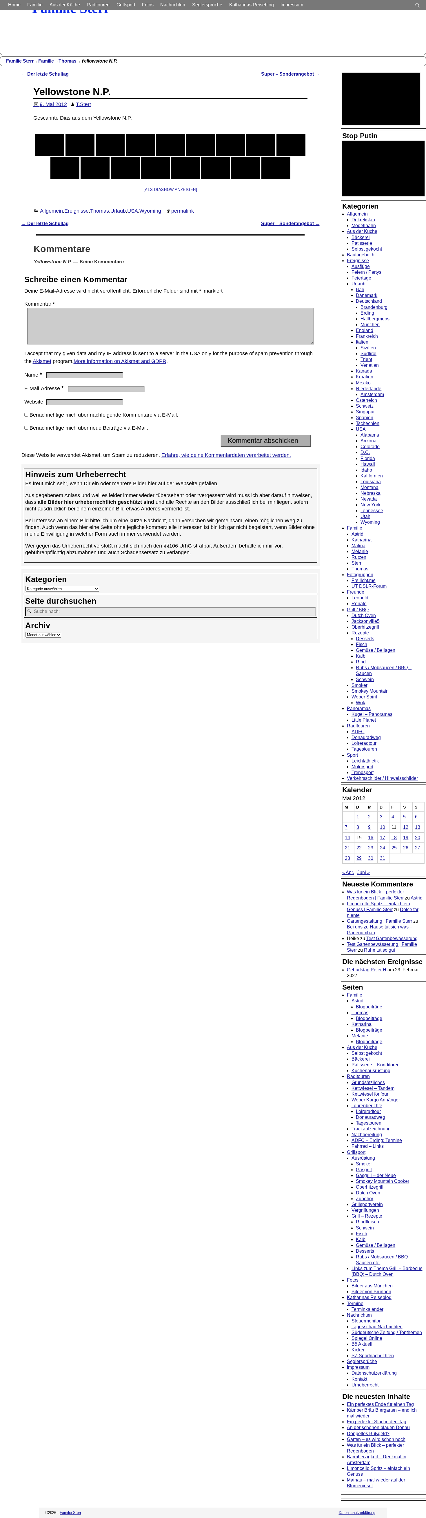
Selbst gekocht (367, 249)
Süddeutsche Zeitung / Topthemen (387, 1332)
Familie (35, 4)
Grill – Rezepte (367, 1216)
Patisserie (362, 243)
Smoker (359, 685)
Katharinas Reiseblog (251, 4)
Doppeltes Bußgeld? (368, 1433)
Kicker (358, 1349)
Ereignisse (76, 211)
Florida (368, 458)
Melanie (360, 551)
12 (405, 827)
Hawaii (368, 464)
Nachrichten (172, 4)
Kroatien (364, 376)
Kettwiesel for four (370, 1094)
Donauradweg (366, 737)
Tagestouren (364, 749)
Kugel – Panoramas (372, 714)
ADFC (358, 731)
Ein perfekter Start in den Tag (376, 1421)
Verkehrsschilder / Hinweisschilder (382, 778)
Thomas (68, 61)
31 (382, 858)
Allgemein (51, 211)
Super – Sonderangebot (290, 73)
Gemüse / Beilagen (375, 650)
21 (347, 847)
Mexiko (363, 382)
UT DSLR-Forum (369, 586)
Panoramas (359, 708)
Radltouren (98, 4)
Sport (352, 755)
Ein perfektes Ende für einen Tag (380, 1404)
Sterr (356, 563)
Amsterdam (372, 394)
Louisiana (371, 481)
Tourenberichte (367, 1105)
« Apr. (348, 872)
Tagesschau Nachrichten (377, 1326)
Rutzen (359, 557)
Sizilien (368, 347)
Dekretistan (363, 219)
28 (347, 858)
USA (132, 211)
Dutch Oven (364, 615)
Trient (366, 359)
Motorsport (362, 766)
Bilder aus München (372, 1285)
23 (370, 847)
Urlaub (118, 211)
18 (394, 837)
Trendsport (363, 772)
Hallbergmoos (375, 318)
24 (382, 847)
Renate (359, 603)
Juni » (363, 872)
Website (33, 402)
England (364, 330)
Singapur (365, 411)
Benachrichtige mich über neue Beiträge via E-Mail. (89, 428)
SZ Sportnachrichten (373, 1355)
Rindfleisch (367, 1221)
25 (394, 847)
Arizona (368, 440)
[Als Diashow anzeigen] (170, 189)
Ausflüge (361, 266)
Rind (361, 661)
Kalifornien (372, 475)
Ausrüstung (363, 1158)
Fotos (148, 4)
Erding (367, 313)
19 (405, 837)
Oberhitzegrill (365, 627)
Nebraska (371, 493)
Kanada (364, 370)
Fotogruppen (360, 574)
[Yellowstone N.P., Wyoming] (49, 145)
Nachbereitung (367, 1134)
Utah (365, 516)
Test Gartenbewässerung (392, 938)
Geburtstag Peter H (366, 969)
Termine (355, 1303)
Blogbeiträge (369, 1006)
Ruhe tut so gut (379, 950)
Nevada (369, 499)
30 (370, 858)
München (370, 324)
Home (14, 4)
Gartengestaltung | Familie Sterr (379, 921)
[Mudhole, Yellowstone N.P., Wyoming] (95, 168)
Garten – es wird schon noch (376, 1439)
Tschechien (367, 423)
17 (382, 837)
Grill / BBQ (358, 609)
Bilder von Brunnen (371, 1291)
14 (347, 837)
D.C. (365, 452)
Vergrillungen (365, 1210)
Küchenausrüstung (371, 1070)
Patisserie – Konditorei (375, 1064)
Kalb (360, 656)
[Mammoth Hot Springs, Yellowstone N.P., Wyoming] (215, 168)
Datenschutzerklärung (374, 1373)
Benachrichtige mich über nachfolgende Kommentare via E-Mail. (104, 415)
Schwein (365, 679)
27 (417, 847)
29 (359, 858)
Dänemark (366, 295)
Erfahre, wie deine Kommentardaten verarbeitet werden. (226, 455)
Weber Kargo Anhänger (376, 1099)
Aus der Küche (65, 4)
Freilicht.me (364, 580)
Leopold (360, 597)
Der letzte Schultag (45, 73)
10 (382, 827)
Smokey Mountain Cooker (382, 1181)
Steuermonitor (366, 1320)
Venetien (370, 365)
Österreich (366, 400)
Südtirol (368, 353)
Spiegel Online (367, 1338)
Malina (358, 545)
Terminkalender (367, 1309)
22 (359, 847)
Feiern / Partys (366, 272)
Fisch (361, 644)
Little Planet (364, 720)
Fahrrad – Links (368, 1146)
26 (405, 847)
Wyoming (150, 211)
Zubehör (364, 1198)
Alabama (370, 435)
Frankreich (367, 336)
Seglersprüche (207, 4)
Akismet (42, 361)
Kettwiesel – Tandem (373, 1088)
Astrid (357, 534)
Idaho (366, 470)
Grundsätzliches (368, 1082)
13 (417, 827)
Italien (362, 342)
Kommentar (39, 304)
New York (371, 504)
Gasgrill (364, 1169)
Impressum (292, 4)
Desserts (365, 638)
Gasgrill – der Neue (376, 1175)
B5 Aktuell (362, 1344)
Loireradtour (364, 743)
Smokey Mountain (370, 691)
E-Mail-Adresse (44, 388)
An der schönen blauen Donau (378, 1427)
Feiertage (361, 277)
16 (370, 837)
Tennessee (372, 510)
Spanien (364, 417)
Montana (369, 487)
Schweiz (365, 406)
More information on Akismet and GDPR (120, 361)
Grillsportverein (367, 1204)
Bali (360, 289)
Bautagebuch (360, 254)
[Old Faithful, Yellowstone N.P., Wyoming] (79, 145)
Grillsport (125, 4)
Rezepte (360, 632)
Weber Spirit (364, 696)
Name (33, 375)
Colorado (370, 446)
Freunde (355, 592)
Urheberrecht (365, 1384)
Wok (360, 702)
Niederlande (368, 388)
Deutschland (369, 301)
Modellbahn (364, 225)
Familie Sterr (20, 61)
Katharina (362, 539)
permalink (182, 211)
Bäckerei (361, 237)
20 (417, 837)
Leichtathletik (365, 760)
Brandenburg (374, 307)
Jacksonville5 (366, 621)
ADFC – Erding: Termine (377, 1140)
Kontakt (359, 1379)
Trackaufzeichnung (371, 1128)
